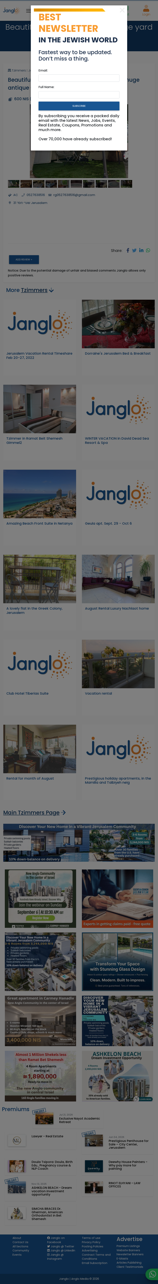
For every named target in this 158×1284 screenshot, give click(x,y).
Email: (43, 70)
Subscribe (79, 106)
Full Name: (46, 87)
